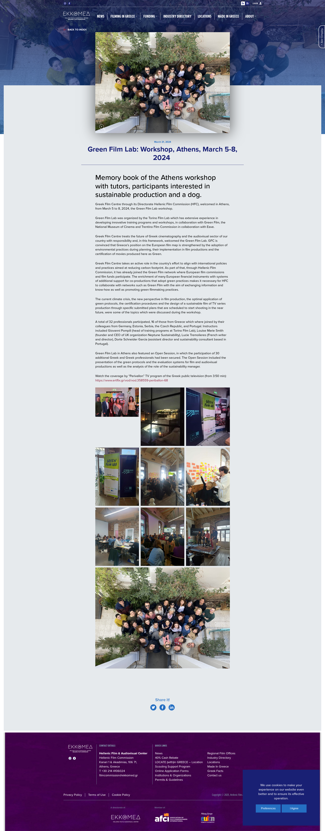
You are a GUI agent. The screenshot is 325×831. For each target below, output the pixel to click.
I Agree (294, 808)
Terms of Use (97, 795)
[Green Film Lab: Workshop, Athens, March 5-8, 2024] (153, 707)
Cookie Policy (121, 795)
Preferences (268, 808)
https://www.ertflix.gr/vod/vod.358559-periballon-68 (131, 380)
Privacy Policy (72, 795)
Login (255, 3)
